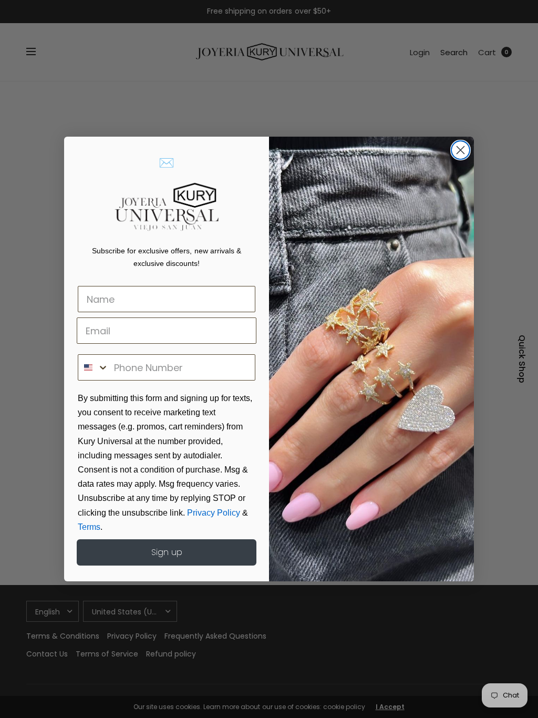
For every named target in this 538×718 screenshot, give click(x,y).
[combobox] (93, 367)
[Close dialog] (460, 150)
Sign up (166, 552)
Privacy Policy (213, 512)
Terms (89, 526)
